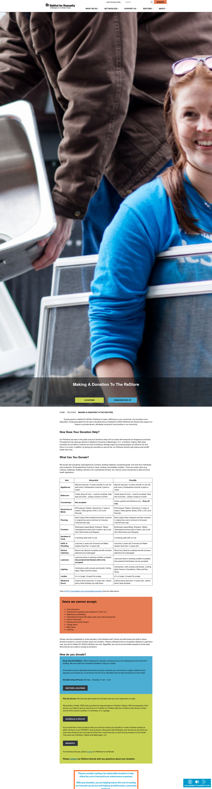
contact (89, 751)
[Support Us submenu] (137, 8)
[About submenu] (166, 8)
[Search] (151, 2)
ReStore (71, 412)
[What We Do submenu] (98, 8)
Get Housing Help (114, 2)
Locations (89, 400)
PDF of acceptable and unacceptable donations (84, 591)
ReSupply (70, 743)
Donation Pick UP (122, 400)
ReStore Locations (75, 688)
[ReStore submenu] (152, 8)
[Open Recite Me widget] (197, 783)
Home (62, 412)
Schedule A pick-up (75, 719)
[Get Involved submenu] (118, 8)
